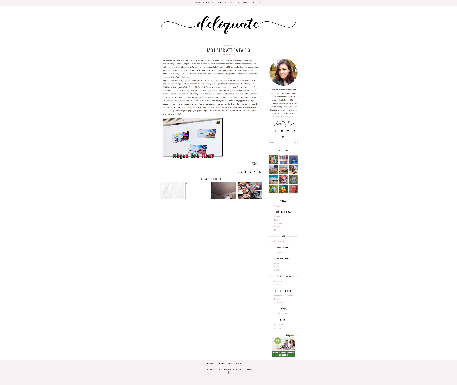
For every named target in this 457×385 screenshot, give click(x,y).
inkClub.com (279, 325)
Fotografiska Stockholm (283, 296)
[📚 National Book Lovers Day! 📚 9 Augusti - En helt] (283, 159)
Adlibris (277, 263)
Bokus (276, 267)
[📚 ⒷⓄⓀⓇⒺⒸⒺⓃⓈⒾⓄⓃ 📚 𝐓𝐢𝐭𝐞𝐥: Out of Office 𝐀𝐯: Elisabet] (273, 159)
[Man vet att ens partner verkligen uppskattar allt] (283, 179)
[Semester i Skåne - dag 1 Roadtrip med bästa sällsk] (273, 179)
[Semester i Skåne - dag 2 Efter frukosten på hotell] (293, 169)
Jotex (276, 285)
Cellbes (277, 216)
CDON (277, 270)
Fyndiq (277, 299)
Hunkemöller (279, 227)
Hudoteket (278, 223)
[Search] (295, 142)
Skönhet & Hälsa (247, 3)
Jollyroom (278, 252)
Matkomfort (279, 241)
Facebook (210, 363)
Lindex (276, 230)
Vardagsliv (228, 45)
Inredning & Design (213, 3)
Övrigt (259, 3)
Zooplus (277, 328)
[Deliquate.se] (228, 24)
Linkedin (230, 363)
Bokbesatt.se (240, 363)
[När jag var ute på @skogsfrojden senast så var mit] (293, 189)
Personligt (199, 3)
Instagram (220, 363)
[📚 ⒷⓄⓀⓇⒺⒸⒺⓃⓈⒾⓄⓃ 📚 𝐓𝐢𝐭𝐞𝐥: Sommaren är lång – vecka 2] (293, 179)
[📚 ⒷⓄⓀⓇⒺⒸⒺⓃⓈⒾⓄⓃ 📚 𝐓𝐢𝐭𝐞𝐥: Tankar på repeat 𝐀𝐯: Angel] (283, 189)
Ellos (276, 220)
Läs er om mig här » (286, 116)
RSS (249, 363)
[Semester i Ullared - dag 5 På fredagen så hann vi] (293, 159)
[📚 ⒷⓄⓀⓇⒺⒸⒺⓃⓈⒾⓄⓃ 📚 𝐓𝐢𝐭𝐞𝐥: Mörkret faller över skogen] (273, 189)
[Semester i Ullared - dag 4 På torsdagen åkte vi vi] (273, 169)
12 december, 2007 (228, 54)
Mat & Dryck (228, 3)
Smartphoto (279, 302)
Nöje (237, 3)
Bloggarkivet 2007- (282, 205)
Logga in (248, 369)
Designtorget (279, 281)
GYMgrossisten (280, 313)
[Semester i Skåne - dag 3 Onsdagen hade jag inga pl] (283, 169)
